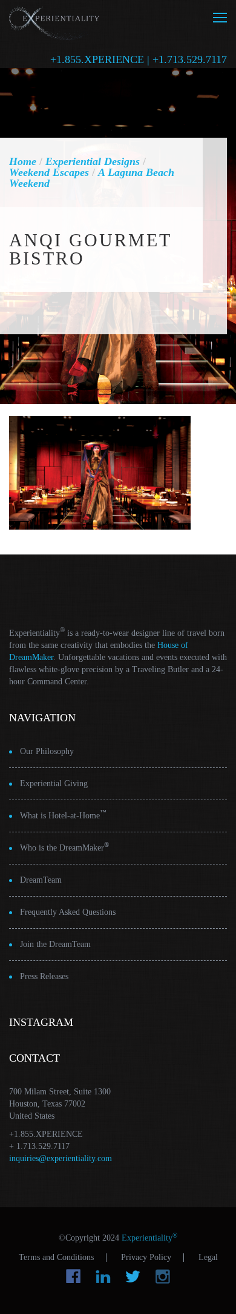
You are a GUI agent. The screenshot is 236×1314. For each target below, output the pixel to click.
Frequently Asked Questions (68, 912)
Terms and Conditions (56, 1257)
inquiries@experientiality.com (60, 1158)
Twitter (132, 1276)
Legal (208, 1257)
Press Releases (44, 976)
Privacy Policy (146, 1257)
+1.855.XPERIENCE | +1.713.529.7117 (138, 59)
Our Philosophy (47, 751)
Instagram (162, 1276)
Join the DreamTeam (55, 944)
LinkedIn (103, 1276)
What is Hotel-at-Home (63, 814)
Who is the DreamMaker (64, 846)
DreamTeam (41, 879)
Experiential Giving (54, 783)
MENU (220, 17)
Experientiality (54, 21)
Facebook (73, 1276)
